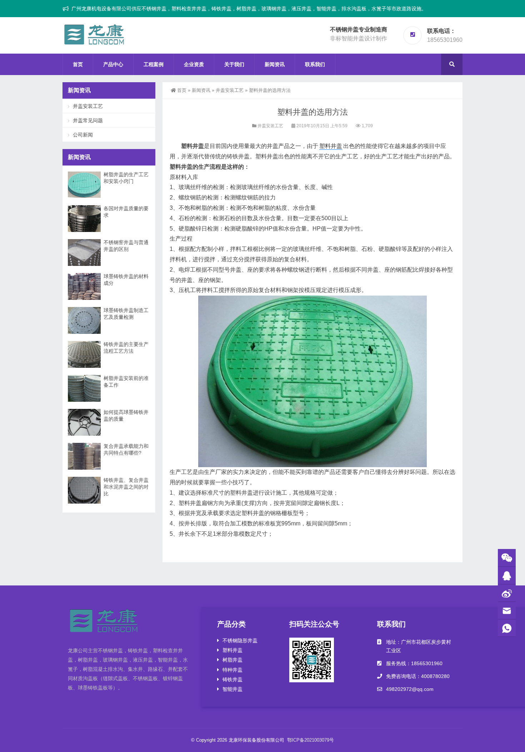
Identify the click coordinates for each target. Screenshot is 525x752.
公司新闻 (83, 135)
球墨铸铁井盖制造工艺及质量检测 (126, 313)
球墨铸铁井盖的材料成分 (126, 279)
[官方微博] (507, 593)
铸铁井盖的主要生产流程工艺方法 (126, 347)
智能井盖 (232, 689)
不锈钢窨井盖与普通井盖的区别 (126, 245)
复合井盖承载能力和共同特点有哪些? (126, 449)
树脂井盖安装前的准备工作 (126, 381)
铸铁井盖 (232, 679)
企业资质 (194, 64)
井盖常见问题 (88, 120)
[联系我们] (507, 575)
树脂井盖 (232, 660)
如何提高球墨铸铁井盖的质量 (126, 415)
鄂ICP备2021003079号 (310, 740)
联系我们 (315, 64)
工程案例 (154, 64)
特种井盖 (232, 670)
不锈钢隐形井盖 (240, 640)
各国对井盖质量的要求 (126, 212)
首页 (78, 64)
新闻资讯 (275, 64)
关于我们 (234, 64)
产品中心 (113, 64)
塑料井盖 (330, 146)
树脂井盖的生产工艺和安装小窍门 (126, 178)
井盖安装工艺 (230, 90)
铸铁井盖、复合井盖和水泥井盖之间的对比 (126, 486)
